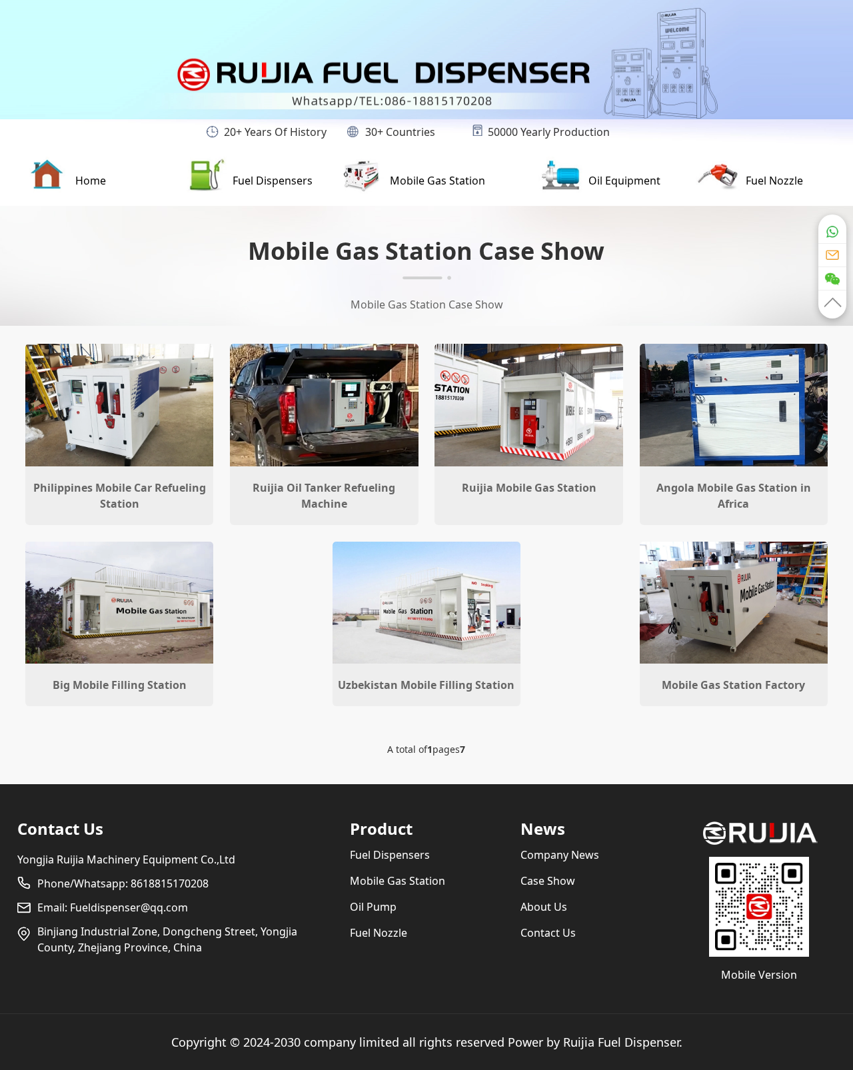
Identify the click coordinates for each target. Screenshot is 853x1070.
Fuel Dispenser (638, 1042)
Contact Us (60, 828)
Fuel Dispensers (273, 180)
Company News (559, 854)
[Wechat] (832, 277)
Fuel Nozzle (774, 180)
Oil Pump (373, 906)
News (542, 828)
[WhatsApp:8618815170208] (832, 228)
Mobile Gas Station (437, 180)
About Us (543, 906)
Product (381, 828)
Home (90, 180)
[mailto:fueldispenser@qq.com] (832, 254)
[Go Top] (832, 304)
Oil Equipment (624, 180)
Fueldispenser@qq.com (129, 907)
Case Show (547, 880)
